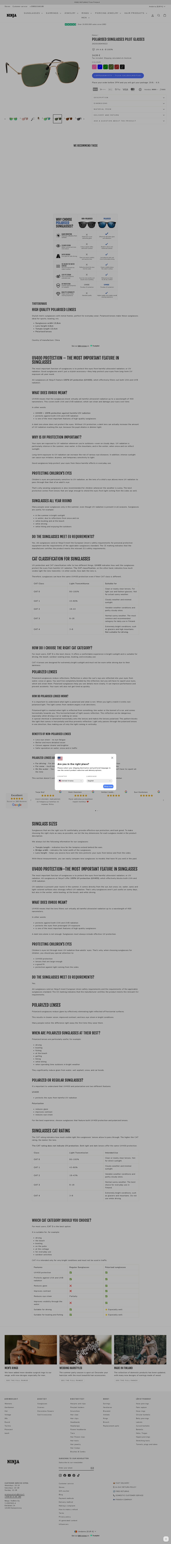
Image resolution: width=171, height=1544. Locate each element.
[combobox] (66, 781)
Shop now (108, 786)
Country (62, 776)
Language (91, 776)
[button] (112, 758)
